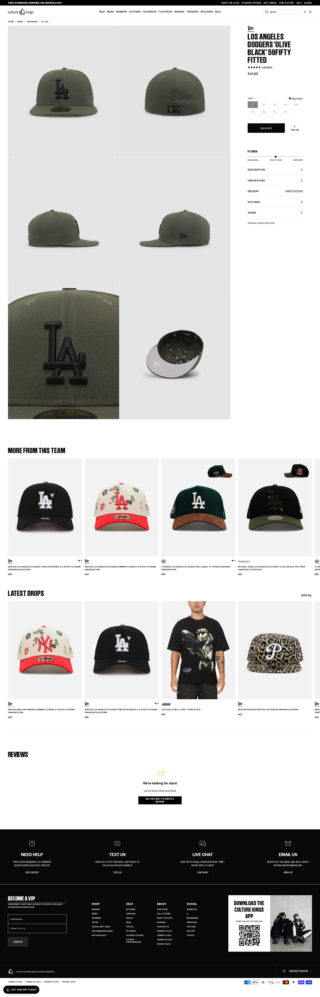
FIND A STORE (286, 3)
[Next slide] (312, 506)
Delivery (275, 191)
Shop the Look (165, 918)
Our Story (162, 909)
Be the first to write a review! (160, 800)
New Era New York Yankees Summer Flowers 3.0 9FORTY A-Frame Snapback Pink (41, 711)
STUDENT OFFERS (251, 3)
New (102, 11)
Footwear (165, 11)
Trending (192, 11)
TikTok (190, 935)
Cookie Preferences (133, 940)
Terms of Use (164, 935)
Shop (96, 904)
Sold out (266, 128)
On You (130, 926)
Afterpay (131, 931)
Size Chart (297, 98)
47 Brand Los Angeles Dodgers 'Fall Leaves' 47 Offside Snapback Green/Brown (196, 568)
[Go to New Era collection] (256, 29)
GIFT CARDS (270, 3)
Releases (207, 11)
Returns (130, 909)
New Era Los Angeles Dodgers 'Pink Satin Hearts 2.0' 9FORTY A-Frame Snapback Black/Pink (44, 568)
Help (129, 904)
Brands (179, 11)
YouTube (191, 926)
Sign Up (18, 941)
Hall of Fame (163, 913)
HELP (299, 3)
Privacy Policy (164, 931)
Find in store (256, 180)
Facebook (192, 909)
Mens (110, 11)
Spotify (191, 931)
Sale (218, 11)
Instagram (192, 918)
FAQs (128, 922)
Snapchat (192, 922)
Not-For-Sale (99, 935)
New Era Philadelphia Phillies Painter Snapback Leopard (268, 709)
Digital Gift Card (101, 926)
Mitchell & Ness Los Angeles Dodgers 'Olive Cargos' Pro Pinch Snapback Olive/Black (272, 568)
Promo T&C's (164, 944)
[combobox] (280, 12)
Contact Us (163, 926)
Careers (161, 922)
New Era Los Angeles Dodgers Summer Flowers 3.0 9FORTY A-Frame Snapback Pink (120, 568)
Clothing (135, 11)
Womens (121, 11)
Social (192, 904)
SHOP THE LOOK (230, 3)
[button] (310, 12)
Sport (95, 922)
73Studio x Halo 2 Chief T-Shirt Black (180, 709)
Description (256, 169)
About (161, 904)
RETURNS (254, 202)
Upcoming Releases (102, 931)
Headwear (149, 11)
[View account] (305, 12)
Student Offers (135, 935)
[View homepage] (20, 11)
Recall (130, 918)
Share (252, 212)
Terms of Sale (164, 939)
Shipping (130, 913)
